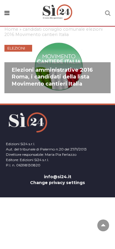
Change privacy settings (57, 182)
